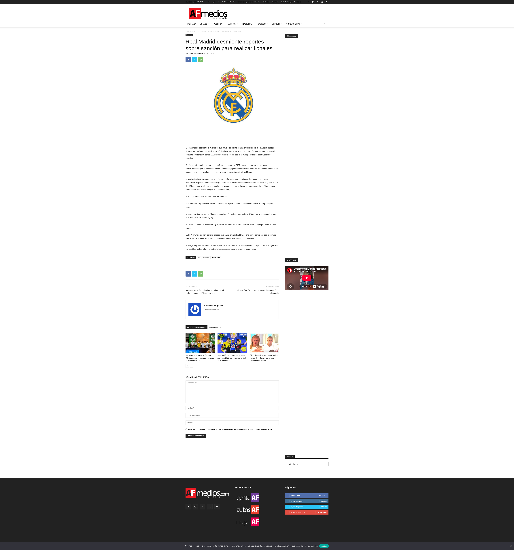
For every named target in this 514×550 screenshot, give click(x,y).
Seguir (324, 501)
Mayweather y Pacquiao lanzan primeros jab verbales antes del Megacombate (205, 291)
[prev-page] (187, 366)
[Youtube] (326, 2)
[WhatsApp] (200, 59)
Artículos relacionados (196, 327)
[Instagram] (313, 2)
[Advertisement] (306, 222)
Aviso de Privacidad (224, 2)
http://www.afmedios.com (212, 309)
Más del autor (215, 327)
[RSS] (318, 2)
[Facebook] (309, 2)
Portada (191, 24)
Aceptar (324, 546)
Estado (203, 24)
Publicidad (266, 2)
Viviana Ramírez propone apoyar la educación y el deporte (258, 291)
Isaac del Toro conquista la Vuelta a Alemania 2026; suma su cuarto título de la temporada (232, 358)
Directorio (275, 2)
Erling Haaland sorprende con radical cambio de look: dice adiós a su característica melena (264, 358)
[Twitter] (322, 2)
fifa (199, 257)
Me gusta (323, 495)
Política (217, 24)
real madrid (216, 257)
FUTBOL (206, 257)
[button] (325, 24)
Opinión (276, 24)
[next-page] (191, 366)
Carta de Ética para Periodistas (291, 2)
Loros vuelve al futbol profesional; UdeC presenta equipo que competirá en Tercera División (200, 358)
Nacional (247, 24)
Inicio (187, 31)
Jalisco (262, 24)
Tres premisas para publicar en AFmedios (246, 2)
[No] (510, 546)
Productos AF (293, 24)
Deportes (194, 31)
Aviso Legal (211, 2)
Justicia (232, 24)
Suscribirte (322, 512)
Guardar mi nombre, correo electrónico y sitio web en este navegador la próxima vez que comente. (230, 429)
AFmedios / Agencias (195, 53)
